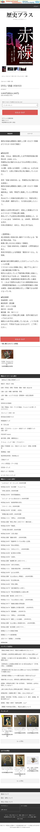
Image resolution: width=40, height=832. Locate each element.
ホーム (3, 76)
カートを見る (24, 805)
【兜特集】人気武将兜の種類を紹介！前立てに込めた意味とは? (19, 654)
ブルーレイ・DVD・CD (11, 76)
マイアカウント (4, 805)
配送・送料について (23, 815)
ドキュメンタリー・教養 (22, 76)
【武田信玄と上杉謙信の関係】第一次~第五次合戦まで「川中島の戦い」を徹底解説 (19, 665)
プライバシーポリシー (21, 816)
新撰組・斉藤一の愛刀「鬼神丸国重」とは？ (14, 703)
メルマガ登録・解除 (31, 816)
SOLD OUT (20, 112)
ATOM (21, 818)
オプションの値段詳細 (7, 118)
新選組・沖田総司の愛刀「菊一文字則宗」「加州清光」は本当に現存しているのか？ (20, 684)
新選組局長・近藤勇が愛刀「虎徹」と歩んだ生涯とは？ (17, 693)
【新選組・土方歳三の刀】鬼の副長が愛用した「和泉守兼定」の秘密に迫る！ (20, 659)
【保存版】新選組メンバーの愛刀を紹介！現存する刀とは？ (18, 675)
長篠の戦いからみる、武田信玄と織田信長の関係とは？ (17, 679)
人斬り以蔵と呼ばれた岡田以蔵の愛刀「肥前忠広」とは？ (18, 689)
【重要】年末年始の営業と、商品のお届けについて (16, 706)
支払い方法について (13, 815)
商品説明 (10, 133)
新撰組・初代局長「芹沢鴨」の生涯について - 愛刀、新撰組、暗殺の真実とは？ (20, 698)
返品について (5, 120)
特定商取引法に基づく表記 (8, 122)
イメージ (30, 133)
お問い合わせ (4, 809)
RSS (18, 818)
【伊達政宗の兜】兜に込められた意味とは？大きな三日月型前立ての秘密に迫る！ (20, 670)
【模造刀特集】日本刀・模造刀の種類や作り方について (17, 650)
